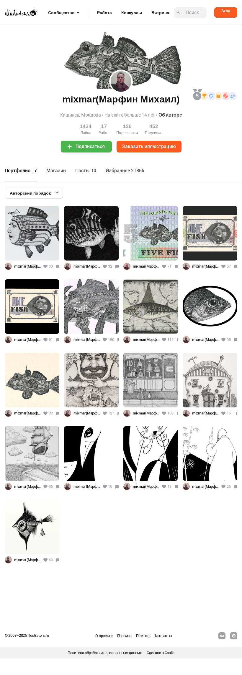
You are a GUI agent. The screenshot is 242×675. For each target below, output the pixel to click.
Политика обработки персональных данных (105, 653)
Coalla (169, 653)
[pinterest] (233, 635)
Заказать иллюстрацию (149, 146)
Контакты (163, 635)
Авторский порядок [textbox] (30, 193)
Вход (225, 11)
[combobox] (34, 193)
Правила (124, 635)
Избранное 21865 (125, 170)
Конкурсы (131, 12)
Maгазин (56, 170)
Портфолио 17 (21, 170)
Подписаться (90, 146)
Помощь (143, 635)
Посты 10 (85, 170)
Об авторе (170, 115)
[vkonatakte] (221, 635)
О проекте (103, 635)
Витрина (160, 12)
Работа (104, 12)
